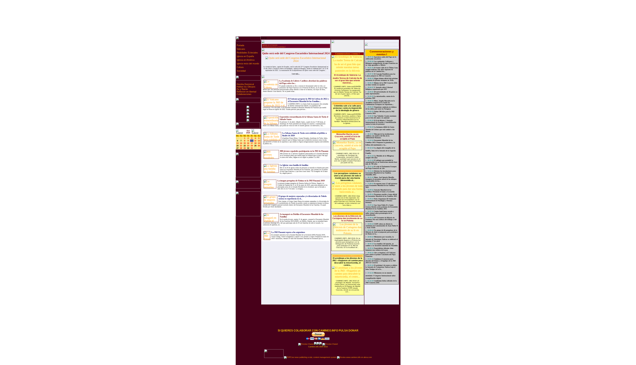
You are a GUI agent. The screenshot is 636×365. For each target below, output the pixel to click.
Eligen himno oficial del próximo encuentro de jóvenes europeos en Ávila (382, 79)
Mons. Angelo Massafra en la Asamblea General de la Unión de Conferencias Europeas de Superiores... (380, 102)
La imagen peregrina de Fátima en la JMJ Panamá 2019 (301, 181)
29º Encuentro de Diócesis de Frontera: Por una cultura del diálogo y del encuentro (381, 219)
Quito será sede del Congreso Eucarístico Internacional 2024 (296, 53)
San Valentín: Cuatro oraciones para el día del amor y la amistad (381, 117)
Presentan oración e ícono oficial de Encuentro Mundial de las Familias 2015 (381, 195)
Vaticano (240, 49)
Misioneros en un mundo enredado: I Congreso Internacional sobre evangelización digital (380, 275)
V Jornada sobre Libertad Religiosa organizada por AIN (379, 88)
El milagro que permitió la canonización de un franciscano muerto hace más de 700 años (381, 162)
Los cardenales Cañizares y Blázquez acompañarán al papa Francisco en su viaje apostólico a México (382, 63)
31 (252, 148)
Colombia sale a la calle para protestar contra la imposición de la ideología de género (347, 108)
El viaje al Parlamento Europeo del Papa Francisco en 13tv (381, 167)
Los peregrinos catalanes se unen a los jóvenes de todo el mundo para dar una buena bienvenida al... (347, 177)
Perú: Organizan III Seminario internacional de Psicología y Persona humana (381, 200)
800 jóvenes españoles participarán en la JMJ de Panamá (304, 151)
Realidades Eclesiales (247, 52)
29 (245, 148)
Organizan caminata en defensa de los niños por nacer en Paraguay (381, 108)
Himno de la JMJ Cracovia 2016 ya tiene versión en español (381, 84)
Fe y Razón (242, 89)
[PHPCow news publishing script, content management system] (310, 357)
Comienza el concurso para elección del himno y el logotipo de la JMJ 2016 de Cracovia (381, 261)
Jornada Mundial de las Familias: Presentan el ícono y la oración (380, 191)
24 (252, 146)
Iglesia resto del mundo (247, 63)
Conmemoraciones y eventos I (274, 47)
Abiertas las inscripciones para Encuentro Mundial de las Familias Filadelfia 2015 (381, 173)
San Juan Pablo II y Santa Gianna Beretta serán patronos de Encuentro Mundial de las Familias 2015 (382, 207)
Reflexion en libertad (246, 91)
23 (248, 146)
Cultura (239, 67)
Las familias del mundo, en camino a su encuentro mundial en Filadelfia (382, 244)
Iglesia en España (245, 56)
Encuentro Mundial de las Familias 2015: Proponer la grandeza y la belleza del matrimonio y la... (380, 142)
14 (241, 143)
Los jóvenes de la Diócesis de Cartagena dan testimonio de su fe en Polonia (347, 218)
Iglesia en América (245, 60)
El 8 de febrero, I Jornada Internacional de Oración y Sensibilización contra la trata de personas (381, 122)
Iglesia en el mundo (269, 45)
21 (241, 146)
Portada (240, 45)
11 (255, 141)
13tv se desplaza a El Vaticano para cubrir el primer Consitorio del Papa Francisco (381, 254)
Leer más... (296, 74)
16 (248, 143)
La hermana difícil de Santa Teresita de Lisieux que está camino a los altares (380, 129)
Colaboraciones (244, 94)
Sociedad (241, 71)
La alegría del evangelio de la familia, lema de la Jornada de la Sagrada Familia (381, 150)
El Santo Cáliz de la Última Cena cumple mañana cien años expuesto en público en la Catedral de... (382, 69)
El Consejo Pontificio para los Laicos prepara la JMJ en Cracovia (380, 75)
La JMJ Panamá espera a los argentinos (288, 232)
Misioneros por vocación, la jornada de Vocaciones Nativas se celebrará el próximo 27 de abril (382, 239)
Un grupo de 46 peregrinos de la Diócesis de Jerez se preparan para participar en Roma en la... (382, 232)
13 (237, 143)
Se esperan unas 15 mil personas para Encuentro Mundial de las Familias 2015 (381, 185)
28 (241, 148)
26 (259, 146)
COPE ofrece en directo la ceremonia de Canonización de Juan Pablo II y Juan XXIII (382, 225)
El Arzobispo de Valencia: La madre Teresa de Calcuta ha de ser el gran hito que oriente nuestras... (347, 79)
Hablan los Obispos (246, 86)
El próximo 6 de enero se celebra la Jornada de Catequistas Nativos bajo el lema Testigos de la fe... (381, 267)
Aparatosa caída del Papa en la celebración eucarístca (381, 58)
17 (252, 143)
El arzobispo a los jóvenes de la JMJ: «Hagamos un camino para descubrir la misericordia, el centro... (347, 261)
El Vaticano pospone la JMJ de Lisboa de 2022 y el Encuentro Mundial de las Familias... (308, 100)
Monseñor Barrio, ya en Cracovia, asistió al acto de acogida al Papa (347, 136)
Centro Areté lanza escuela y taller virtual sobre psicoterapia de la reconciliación (380, 213)
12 (259, 141)
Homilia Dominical (245, 84)
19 (259, 143)
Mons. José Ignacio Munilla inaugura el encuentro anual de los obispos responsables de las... (381, 179)
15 (245, 143)
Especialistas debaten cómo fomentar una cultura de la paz (379, 249)
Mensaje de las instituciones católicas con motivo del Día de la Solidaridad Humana (380, 136)
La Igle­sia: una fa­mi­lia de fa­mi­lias (294, 165)
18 (255, 143)
